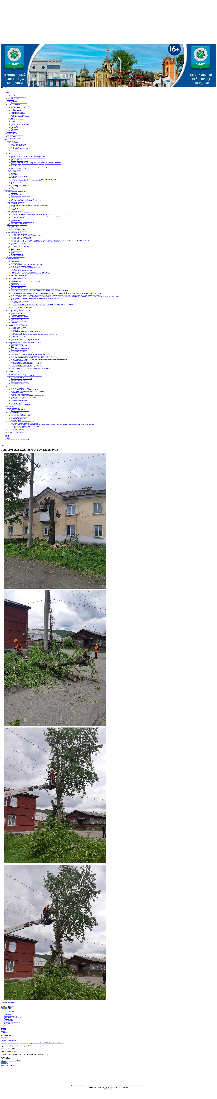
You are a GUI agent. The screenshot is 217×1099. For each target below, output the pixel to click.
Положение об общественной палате (21, 415)
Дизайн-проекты (16, 126)
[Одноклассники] (4, 1008)
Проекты (13, 206)
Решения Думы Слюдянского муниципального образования (28, 158)
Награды (13, 385)
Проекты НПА (15, 197)
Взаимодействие (9, 406)
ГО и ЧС (9, 386)
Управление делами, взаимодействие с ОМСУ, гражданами (24, 376)
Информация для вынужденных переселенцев (20, 421)
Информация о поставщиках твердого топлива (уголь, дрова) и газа (30, 354)
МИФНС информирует (17, 182)
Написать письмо (16, 165)
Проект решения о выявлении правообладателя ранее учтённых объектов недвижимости (36, 298)
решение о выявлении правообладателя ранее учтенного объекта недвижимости (34, 334)
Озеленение (14, 322)
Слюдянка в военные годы (18, 97)
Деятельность (8, 190)
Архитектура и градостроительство (17, 278)
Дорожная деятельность (18, 315)
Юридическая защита (13, 371)
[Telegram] (11, 1008)
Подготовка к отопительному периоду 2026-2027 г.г (26, 365)
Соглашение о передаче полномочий (21, 379)
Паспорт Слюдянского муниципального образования (26, 264)
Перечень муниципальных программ (21, 266)
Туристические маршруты (18, 113)
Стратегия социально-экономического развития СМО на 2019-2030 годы (32, 272)
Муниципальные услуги (14, 211)
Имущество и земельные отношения (17, 325)
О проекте (14, 121)
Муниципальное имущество (19, 327)
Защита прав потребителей (18, 373)
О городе (6, 92)
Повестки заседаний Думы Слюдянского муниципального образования (31, 167)
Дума (9, 153)
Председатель (15, 171)
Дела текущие (11, 132)
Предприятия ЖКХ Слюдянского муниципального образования (29, 357)
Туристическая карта (17, 112)
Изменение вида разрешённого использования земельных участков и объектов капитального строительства (42, 292)
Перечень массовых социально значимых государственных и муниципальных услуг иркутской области (41, 215)
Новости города (12, 133)
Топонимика (14, 283)
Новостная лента (12, 136)
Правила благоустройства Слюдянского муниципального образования (31, 308)
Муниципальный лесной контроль (21, 238)
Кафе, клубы (14, 118)
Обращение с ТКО (16, 319)
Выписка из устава (16, 159)
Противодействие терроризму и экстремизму (24, 397)
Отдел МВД (14, 187)
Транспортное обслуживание (19, 316)
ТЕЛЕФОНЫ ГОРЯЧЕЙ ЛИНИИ (20, 427)
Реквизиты (14, 150)
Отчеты (13, 209)
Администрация (12, 141)
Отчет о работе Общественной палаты (22, 414)
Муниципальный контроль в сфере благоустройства (26, 235)
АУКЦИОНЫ (15, 330)
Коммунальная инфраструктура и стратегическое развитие (24, 342)
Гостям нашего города (13, 104)
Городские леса (15, 280)
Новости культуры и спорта (15, 135)
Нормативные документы (18, 418)
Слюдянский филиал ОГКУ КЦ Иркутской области (26, 180)
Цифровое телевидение (17, 324)
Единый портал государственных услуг (22, 222)
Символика (10, 100)
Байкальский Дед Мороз (18, 115)
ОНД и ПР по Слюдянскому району (21, 185)
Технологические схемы (18, 219)
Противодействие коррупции (19, 161)
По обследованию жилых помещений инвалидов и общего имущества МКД (33, 353)
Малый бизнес (15, 261)
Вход (2, 1038)
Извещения (14, 228)
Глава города (14, 142)
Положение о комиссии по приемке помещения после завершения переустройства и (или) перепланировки (42, 304)
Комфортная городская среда (15, 119)
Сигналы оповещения (17, 402)
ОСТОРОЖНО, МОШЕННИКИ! (20, 405)
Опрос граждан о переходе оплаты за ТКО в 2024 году (26, 362)
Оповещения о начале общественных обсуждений (25, 339)
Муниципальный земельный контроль (22, 234)
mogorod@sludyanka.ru (11, 1051)
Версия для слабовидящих (9, 1040)
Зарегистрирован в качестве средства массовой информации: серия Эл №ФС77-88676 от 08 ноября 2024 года (32, 1043)
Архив (13, 130)
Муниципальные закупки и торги (17, 225)
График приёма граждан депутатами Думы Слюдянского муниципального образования (36, 162)
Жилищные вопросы (17, 344)
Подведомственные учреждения (20, 148)
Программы (14, 208)
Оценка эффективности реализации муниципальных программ (29, 205)
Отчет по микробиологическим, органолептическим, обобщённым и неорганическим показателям (39, 359)
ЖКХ (12, 347)
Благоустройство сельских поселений (22, 312)
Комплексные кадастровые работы (21, 337)
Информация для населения (19, 350)
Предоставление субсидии (18, 369)
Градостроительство (16, 287)
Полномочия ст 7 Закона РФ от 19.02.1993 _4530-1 (25, 426)
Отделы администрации (18, 145)
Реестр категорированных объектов (21, 246)
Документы (14, 129)
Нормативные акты (16, 203)
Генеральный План (16, 302)
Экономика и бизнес (13, 258)
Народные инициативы (17, 263)
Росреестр (14, 183)
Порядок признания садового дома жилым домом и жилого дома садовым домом (34, 289)
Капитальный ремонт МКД (19, 345)
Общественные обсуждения (19, 360)
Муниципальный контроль (15, 232)
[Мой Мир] (6, 1008)
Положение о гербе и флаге (19, 103)
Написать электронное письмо (20, 411)
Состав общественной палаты (19, 417)
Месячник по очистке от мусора (20, 318)
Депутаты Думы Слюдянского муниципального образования (28, 156)
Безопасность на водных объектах (21, 394)
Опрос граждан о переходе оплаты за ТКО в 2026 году (26, 366)
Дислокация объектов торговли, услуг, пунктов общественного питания (32, 260)
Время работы (15, 147)
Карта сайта (4, 1037)
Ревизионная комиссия (14, 170)
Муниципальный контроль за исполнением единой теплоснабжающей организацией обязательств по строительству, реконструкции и (50, 240)
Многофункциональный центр (20, 223)
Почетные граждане (13, 98)
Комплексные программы (18, 286)
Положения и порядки (17, 255)
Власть (6, 139)
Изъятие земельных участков (19, 336)
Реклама (13, 299)
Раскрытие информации (18, 351)
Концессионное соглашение (19, 231)
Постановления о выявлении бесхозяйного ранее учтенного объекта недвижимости (35, 305)
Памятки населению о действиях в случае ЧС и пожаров (27, 391)
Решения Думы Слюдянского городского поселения (26, 200)
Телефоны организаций (14, 138)
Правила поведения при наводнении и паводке (24, 389)
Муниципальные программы (15, 202)
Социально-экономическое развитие (21, 270)
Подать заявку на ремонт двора (20, 124)
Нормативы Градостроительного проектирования (25, 281)
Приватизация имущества (18, 333)
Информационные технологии (20, 383)
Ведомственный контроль (18, 243)
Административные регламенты (20, 212)
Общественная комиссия (18, 122)
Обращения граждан (13, 408)
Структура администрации (18, 144)
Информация (14, 174)
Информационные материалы (19, 398)
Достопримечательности (18, 107)
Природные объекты (17, 110)
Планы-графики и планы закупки (20, 229)
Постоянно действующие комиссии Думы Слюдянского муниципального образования (36, 164)
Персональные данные (17, 377)
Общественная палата (13, 412)
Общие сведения (12, 94)
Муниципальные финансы (15, 248)
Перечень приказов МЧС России (20, 388)
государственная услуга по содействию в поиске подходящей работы (31, 273)
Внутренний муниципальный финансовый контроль (26, 244)
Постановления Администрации (20, 196)
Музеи (13, 109)
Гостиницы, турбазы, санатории (20, 116)
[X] (9, 1008)
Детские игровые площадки (19, 321)
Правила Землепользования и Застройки (22, 307)
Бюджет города (15, 249)
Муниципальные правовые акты (16, 191)
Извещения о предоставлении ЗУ (20, 341)
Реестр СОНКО (15, 269)
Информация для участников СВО (17, 429)
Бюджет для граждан (17, 254)
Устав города (14, 193)
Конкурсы (14, 226)
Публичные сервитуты (17, 328)
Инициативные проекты (18, 313)
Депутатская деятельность (18, 168)
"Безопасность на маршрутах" (19, 276)
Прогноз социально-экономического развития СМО (26, 267)
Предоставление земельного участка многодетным (25, 331)
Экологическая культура (18, 284)
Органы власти (11, 177)
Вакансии (3, 1028)
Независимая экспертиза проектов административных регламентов (30, 214)
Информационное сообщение (19, 301)
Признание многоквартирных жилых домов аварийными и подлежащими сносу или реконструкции (40, 290)
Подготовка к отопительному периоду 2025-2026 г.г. (26, 363)
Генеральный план (16, 194)
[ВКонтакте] (2, 1008)
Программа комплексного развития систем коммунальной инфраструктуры (33, 356)
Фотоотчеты (14, 127)
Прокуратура (14, 188)
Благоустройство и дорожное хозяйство (18, 310)
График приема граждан (18, 409)
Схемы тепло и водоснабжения (20, 348)
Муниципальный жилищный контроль (22, 237)
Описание (14, 101)
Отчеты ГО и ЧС (16, 403)
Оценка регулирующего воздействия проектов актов (26, 199)
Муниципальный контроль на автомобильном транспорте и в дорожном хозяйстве (35, 241)
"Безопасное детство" (17, 392)
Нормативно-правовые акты (19, 400)
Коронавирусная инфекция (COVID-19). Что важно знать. (27, 395)
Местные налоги (16, 252)
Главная (6, 90)
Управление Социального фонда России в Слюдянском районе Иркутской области (35, 179)
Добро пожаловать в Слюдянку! (20, 106)
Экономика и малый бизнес (19, 275)
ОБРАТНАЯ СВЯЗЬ (6, 1035)
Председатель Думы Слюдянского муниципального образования (29, 155)
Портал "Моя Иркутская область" (17, 432)
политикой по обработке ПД (124, 1087)
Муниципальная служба (18, 380)
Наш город (14, 95)
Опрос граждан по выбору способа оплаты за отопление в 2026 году (31, 368)
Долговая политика (16, 251)
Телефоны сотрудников (17, 151)
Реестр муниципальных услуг (19, 217)
